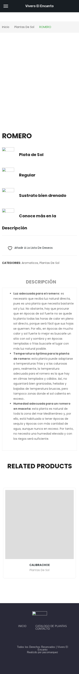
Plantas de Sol (49, 263)
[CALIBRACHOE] (39, 524)
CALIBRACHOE (39, 565)
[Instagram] (44, 638)
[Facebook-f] (34, 638)
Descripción (41, 282)
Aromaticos (30, 263)
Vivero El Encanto (39, 6)
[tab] (41, 283)
